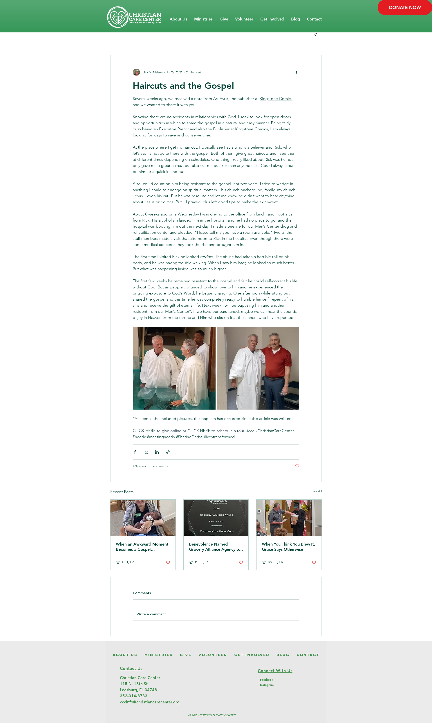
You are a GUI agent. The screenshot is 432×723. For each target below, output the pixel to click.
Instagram (267, 685)
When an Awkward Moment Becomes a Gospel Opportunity (142, 547)
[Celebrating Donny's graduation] (289, 518)
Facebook (266, 679)
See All (317, 491)
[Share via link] (168, 452)
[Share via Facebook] (135, 452)
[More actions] (296, 72)
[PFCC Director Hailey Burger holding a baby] (143, 518)
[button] (178, 19)
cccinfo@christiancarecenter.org (150, 702)
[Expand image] (174, 368)
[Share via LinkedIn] (157, 452)
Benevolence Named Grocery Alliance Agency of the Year (214, 547)
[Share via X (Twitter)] (146, 452)
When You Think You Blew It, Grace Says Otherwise (288, 547)
